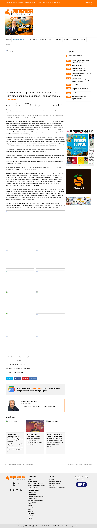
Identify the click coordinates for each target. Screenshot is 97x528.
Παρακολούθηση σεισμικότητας (51, 2)
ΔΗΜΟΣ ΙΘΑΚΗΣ (32, 494)
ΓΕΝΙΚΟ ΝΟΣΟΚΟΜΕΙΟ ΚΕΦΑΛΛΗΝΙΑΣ (79, 464)
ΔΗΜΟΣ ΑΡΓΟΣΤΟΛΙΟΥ (34, 489)
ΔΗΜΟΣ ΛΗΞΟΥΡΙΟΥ (33, 491)
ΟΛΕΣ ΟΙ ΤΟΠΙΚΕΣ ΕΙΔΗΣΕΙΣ (35, 483)
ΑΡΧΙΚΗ (30, 479)
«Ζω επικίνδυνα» (77, 65)
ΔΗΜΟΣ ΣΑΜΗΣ (32, 492)
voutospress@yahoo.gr (12, 483)
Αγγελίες (39, 2)
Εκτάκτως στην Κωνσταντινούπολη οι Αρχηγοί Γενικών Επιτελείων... (81, 80)
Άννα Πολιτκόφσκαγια (78, 93)
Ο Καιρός (7, 2)
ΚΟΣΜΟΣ (30, 505)
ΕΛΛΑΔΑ (30, 504)
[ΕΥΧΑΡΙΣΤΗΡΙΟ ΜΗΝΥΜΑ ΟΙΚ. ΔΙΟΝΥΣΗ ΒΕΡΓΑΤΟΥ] (55, 426)
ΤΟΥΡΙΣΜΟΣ (31, 511)
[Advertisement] (64, 22)
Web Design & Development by (67, 525)
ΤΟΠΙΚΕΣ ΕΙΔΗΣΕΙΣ (33, 481)
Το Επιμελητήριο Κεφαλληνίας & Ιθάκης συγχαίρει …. (21, 464)
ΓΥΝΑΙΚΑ (30, 515)
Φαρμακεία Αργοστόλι (17, 2)
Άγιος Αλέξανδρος (77, 84)
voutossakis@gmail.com (13, 485)
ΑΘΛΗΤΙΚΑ (31, 507)
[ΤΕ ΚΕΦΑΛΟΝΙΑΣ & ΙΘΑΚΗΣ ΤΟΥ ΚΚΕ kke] (35, 426)
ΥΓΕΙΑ (29, 509)
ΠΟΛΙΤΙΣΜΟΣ (31, 513)
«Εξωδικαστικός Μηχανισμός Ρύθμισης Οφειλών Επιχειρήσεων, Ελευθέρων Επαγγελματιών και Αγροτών (15, 438)
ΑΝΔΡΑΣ (30, 517)
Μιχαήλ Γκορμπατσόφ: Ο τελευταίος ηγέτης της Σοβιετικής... (79, 98)
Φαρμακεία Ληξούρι (30, 2)
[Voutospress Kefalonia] (19, 12)
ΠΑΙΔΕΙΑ (30, 519)
